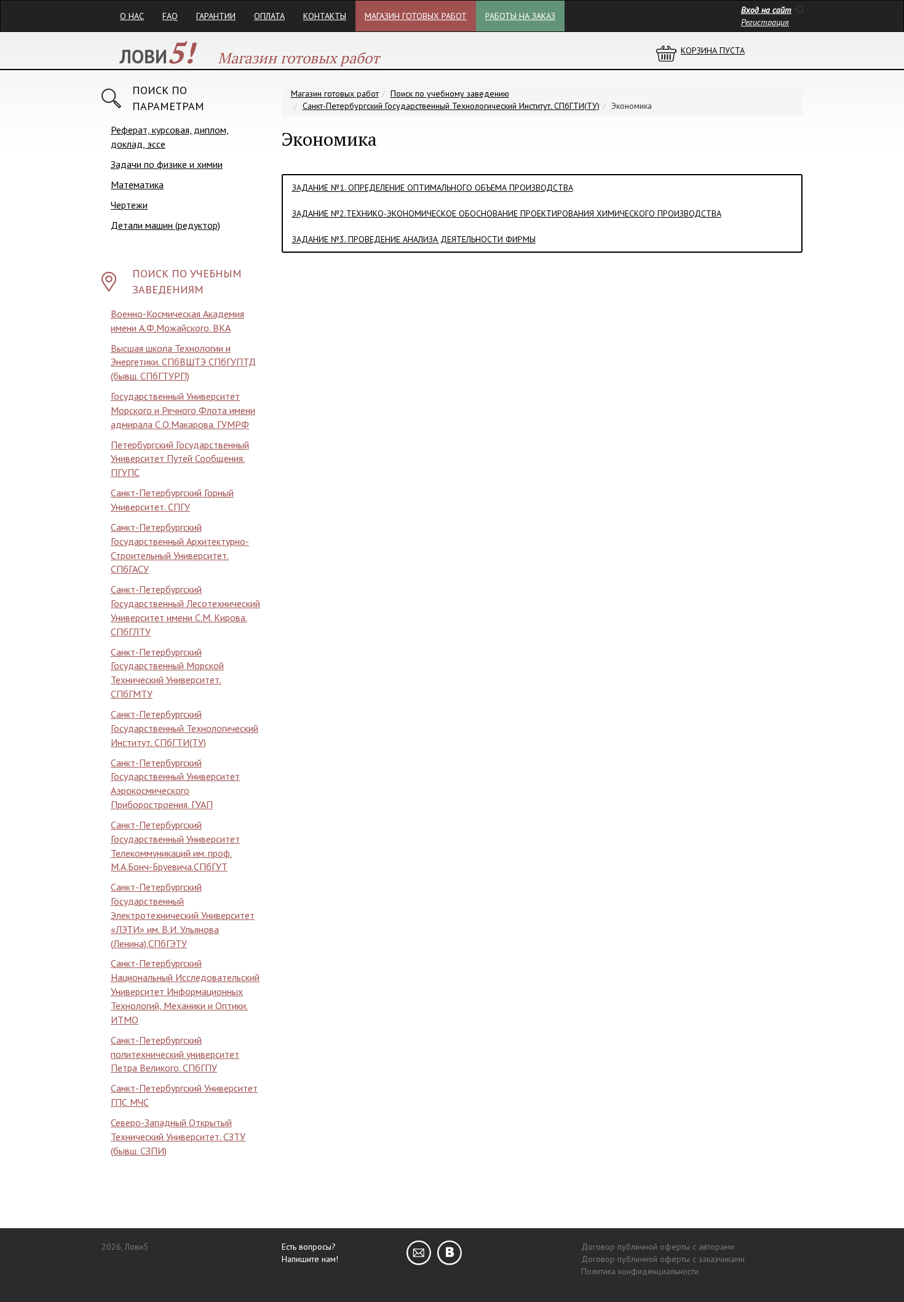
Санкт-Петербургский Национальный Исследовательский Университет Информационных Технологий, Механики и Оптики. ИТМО (185, 991)
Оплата (269, 16)
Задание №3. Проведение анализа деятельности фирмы (414, 239)
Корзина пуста (713, 50)
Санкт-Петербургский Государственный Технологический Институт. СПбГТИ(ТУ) (184, 728)
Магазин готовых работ (416, 16)
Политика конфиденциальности (640, 1271)
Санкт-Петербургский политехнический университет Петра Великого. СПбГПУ (175, 1054)
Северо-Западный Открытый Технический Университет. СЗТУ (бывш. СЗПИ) (178, 1136)
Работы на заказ (520, 16)
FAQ (170, 16)
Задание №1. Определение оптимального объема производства (432, 187)
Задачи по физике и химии (167, 164)
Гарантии (216, 16)
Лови (157, 56)
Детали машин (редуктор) (165, 225)
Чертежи (129, 205)
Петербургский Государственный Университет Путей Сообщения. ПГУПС (180, 459)
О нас (132, 16)
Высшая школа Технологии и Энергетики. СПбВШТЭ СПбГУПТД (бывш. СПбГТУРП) (183, 362)
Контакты (324, 16)
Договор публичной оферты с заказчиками (663, 1258)
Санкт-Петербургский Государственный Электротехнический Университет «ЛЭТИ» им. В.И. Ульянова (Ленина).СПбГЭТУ (183, 915)
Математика (137, 184)
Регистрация (765, 22)
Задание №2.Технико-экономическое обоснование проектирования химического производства (506, 213)
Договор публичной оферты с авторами (657, 1246)
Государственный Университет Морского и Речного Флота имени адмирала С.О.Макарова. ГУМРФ (183, 410)
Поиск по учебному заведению (450, 93)
